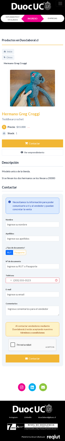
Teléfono (10, 275)
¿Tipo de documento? (15, 248)
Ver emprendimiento (34, 152)
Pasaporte (19, 252)
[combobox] (9, 280)
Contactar (34, 143)
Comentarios (11, 303)
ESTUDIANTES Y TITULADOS (12, 18)
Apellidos (10, 233)
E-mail (8, 289)
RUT (9, 252)
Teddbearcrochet (13, 119)
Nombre (9, 219)
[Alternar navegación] (60, 3)
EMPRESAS (52, 18)
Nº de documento (13, 261)
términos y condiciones (32, 332)
